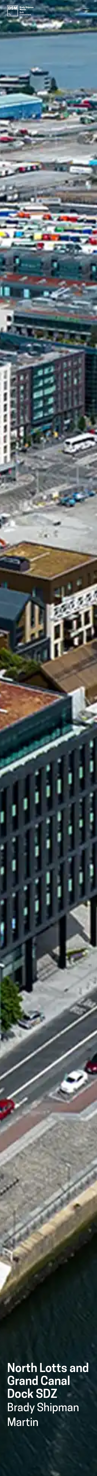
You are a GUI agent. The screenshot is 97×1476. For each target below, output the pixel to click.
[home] (19, 10)
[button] (86, 10)
